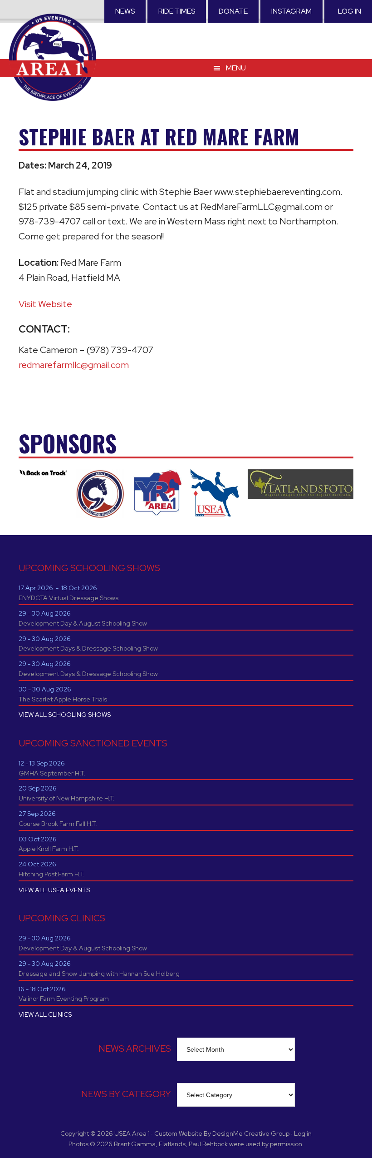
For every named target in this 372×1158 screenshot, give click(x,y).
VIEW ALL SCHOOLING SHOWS (65, 715)
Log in (349, 11)
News (125, 11)
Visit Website (45, 304)
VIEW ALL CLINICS (45, 1014)
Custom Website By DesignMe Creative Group (221, 1133)
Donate (233, 11)
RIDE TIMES (176, 11)
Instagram (291, 11)
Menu (236, 68)
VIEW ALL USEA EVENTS (54, 890)
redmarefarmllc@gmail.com (74, 365)
